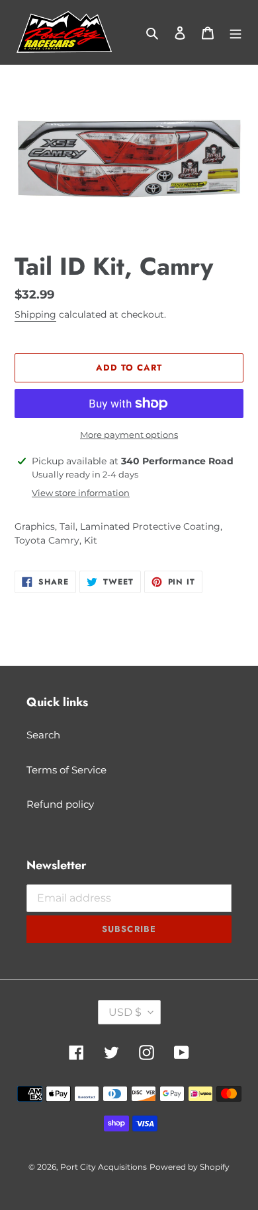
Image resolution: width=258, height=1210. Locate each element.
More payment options (129, 434)
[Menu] (235, 32)
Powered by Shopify (190, 1167)
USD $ (125, 1012)
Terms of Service (66, 770)
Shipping (35, 314)
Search (43, 735)
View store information (81, 492)
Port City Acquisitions (103, 1167)
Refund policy (60, 804)
